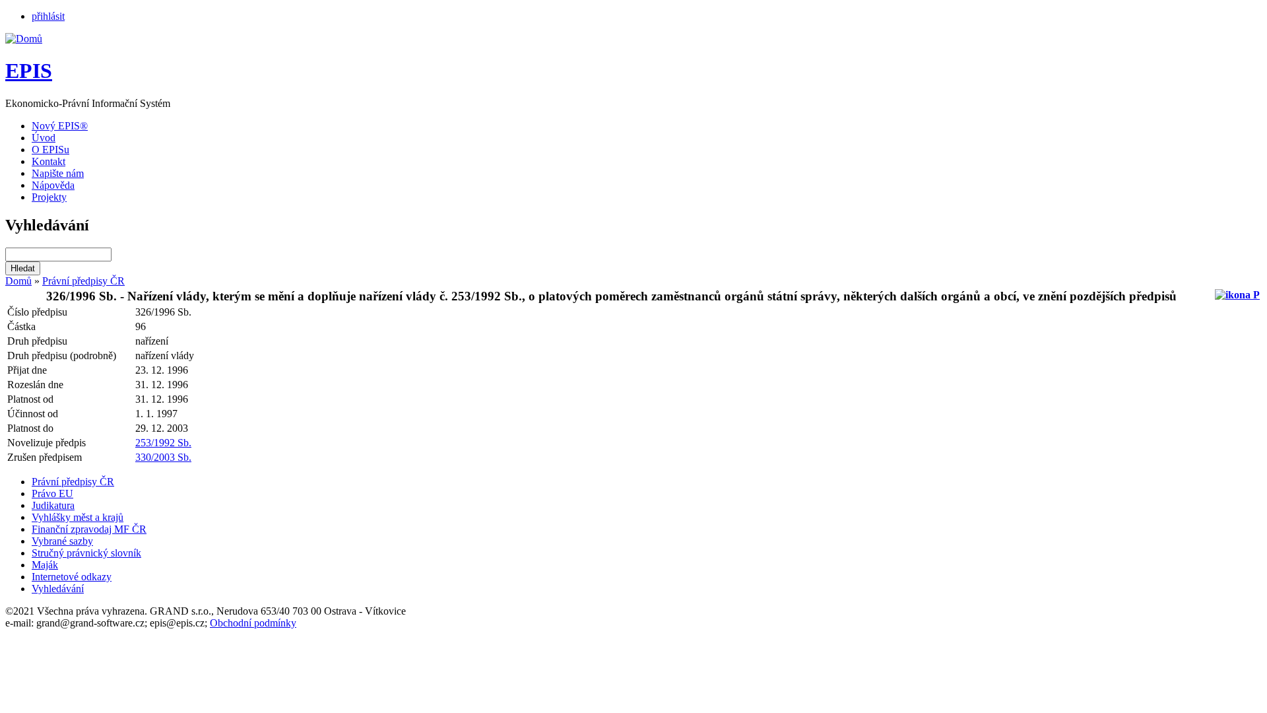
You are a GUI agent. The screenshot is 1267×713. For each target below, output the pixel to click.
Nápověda (53, 185)
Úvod (43, 137)
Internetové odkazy (72, 576)
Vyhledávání (58, 588)
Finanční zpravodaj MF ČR (89, 529)
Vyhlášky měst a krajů (77, 517)
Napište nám (58, 173)
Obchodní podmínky (253, 622)
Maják (45, 564)
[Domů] (23, 38)
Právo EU (52, 493)
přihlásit (48, 16)
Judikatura (53, 505)
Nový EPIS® (60, 125)
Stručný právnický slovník (86, 553)
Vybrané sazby (62, 541)
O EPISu (50, 149)
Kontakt (48, 161)
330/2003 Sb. (163, 457)
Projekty (49, 197)
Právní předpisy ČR (83, 281)
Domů (18, 281)
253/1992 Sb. (163, 442)
